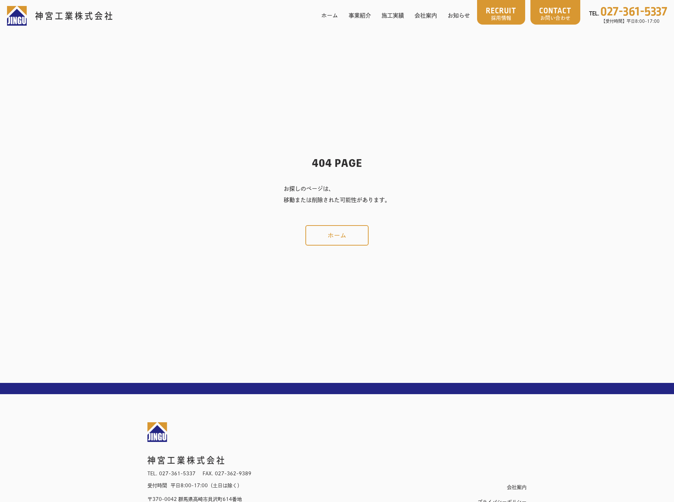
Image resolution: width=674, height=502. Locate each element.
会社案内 (426, 15)
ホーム (329, 15)
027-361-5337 (177, 473)
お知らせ (459, 15)
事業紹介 (360, 15)
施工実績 (393, 15)
